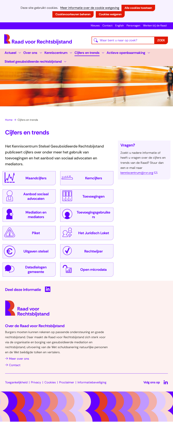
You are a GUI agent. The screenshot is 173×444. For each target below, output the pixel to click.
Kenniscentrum (55, 52)
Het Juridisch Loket (93, 233)
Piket (36, 233)
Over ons (30, 52)
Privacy (36, 382)
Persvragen (133, 25)
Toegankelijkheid (16, 382)
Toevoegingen (93, 196)
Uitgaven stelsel (35, 251)
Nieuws (95, 25)
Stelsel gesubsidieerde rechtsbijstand (33, 61)
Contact (107, 25)
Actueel (10, 52)
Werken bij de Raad (155, 25)
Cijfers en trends (87, 52)
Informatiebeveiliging (92, 382)
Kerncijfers (93, 178)
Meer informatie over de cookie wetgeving (89, 7)
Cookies (50, 382)
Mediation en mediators (36, 214)
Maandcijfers (36, 178)
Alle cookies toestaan (138, 8)
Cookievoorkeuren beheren (73, 14)
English (119, 25)
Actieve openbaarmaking (126, 52)
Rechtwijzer (93, 251)
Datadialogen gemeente (36, 269)
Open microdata (93, 269)
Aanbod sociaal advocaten (36, 196)
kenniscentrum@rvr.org (136, 173)
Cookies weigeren (110, 14)
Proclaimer (66, 382)
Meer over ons (19, 359)
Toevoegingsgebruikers (93, 214)
